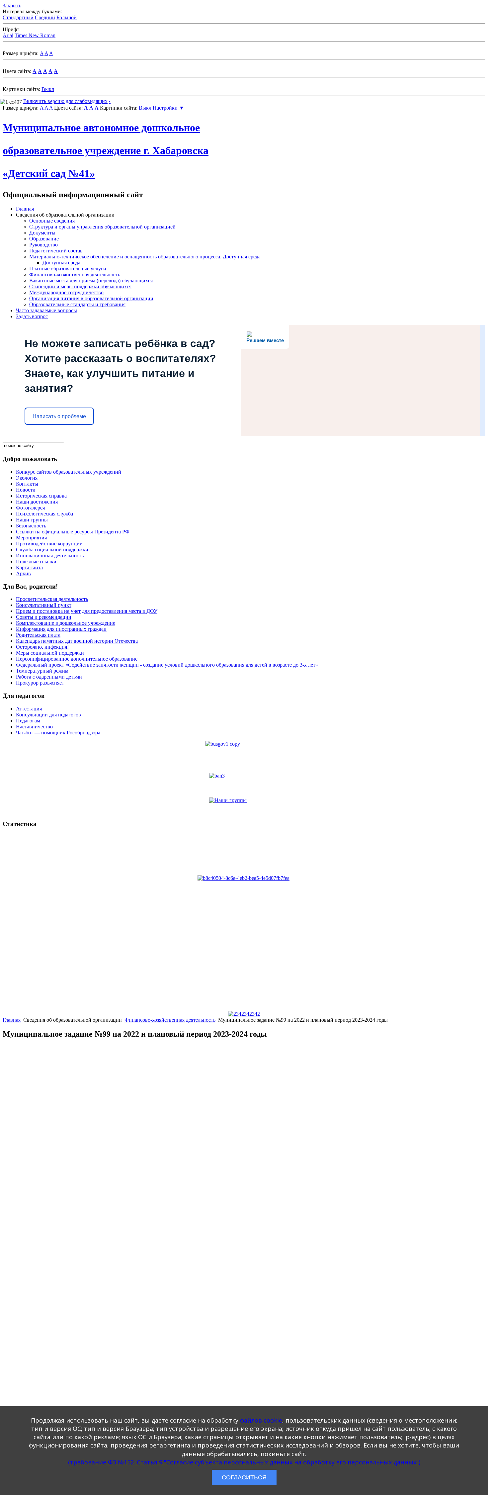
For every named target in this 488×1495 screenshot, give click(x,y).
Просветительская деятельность (52, 599)
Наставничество (34, 726)
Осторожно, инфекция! (42, 647)
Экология (27, 478)
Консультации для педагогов (48, 714)
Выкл (47, 89)
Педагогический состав (56, 250)
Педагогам (28, 720)
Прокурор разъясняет (40, 683)
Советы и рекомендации (43, 617)
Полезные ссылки (36, 561)
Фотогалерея (30, 508)
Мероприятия (31, 537)
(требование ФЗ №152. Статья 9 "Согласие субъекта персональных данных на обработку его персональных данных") (244, 1462)
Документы (42, 232)
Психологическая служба (44, 513)
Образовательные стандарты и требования (77, 304)
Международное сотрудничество (66, 292)
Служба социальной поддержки (52, 549)
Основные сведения (52, 221)
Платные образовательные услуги (67, 268)
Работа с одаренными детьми (49, 677)
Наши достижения (37, 502)
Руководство (43, 244)
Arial (8, 35)
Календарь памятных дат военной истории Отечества (77, 641)
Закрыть (12, 5)
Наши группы (32, 519)
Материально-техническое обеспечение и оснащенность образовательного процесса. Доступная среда (145, 256)
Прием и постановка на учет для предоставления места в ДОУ (86, 611)
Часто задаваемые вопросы (46, 310)
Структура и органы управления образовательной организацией (102, 227)
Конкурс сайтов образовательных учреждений (68, 472)
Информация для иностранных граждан (61, 629)
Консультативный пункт (43, 605)
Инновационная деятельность (50, 555)
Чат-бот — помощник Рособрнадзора (58, 732)
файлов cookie (261, 1420)
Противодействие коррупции (49, 543)
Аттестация (29, 708)
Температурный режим (42, 671)
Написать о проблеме (59, 416)
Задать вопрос (32, 316)
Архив (23, 573)
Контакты (27, 484)
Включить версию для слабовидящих (65, 101)
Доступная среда (61, 262)
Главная (25, 209)
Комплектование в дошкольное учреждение (65, 623)
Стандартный (18, 17)
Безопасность (31, 525)
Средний (45, 17)
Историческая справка (41, 496)
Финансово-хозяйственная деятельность (74, 274)
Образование (44, 238)
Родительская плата (38, 635)
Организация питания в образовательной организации (91, 298)
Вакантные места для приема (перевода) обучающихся (91, 280)
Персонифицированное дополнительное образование (76, 659)
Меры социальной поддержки (50, 653)
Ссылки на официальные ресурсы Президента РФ (72, 531)
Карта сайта (29, 567)
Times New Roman (35, 35)
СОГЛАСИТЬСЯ (244, 1477)
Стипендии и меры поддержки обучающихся (80, 286)
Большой (66, 17)
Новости (26, 490)
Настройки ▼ (168, 108)
